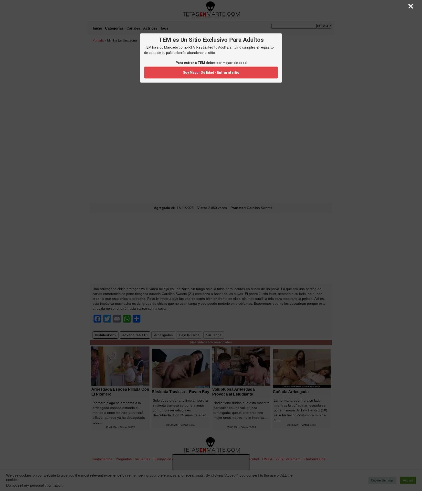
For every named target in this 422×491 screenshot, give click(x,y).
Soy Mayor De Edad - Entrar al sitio (211, 72)
